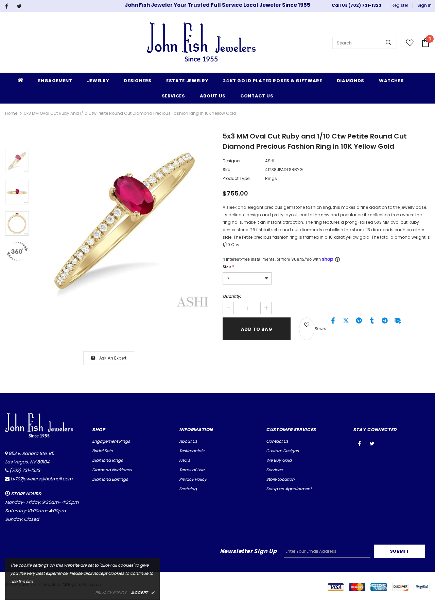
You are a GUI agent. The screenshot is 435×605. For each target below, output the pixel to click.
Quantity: (232, 296)
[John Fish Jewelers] (201, 42)
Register (400, 5)
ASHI (269, 161)
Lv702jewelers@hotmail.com (41, 479)
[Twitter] (21, 6)
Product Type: (236, 178)
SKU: (227, 169)
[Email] (398, 322)
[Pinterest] (359, 322)
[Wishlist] (306, 328)
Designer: (232, 161)
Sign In (424, 5)
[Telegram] (385, 322)
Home (11, 113)
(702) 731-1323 (25, 470)
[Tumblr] (372, 322)
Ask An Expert (113, 358)
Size (228, 267)
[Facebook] (9, 6)
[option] (124, 222)
